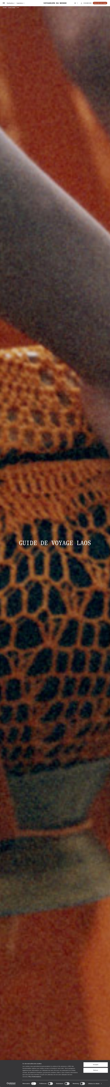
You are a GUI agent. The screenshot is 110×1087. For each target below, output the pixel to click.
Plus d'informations (34, 1076)
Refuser (95, 1070)
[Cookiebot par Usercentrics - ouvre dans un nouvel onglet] (11, 1083)
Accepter (95, 1064)
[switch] (50, 1083)
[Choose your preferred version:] (76, 3)
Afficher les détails (94, 1083)
